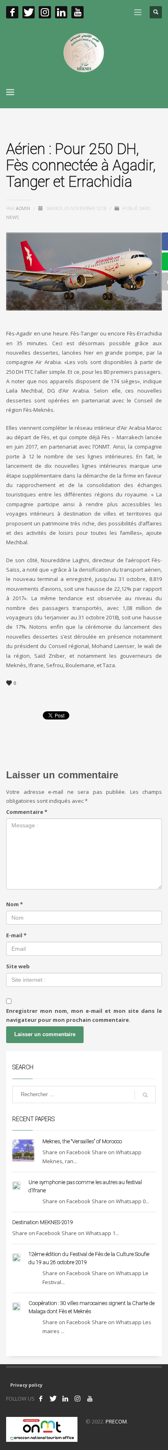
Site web (18, 966)
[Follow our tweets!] (53, 1398)
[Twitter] (28, 12)
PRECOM (116, 1421)
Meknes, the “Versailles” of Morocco (82, 1141)
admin (23, 208)
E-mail (16, 935)
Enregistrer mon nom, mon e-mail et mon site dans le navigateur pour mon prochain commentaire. (84, 1015)
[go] (145, 1095)
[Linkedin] (61, 12)
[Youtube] (77, 12)
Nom (14, 904)
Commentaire (26, 811)
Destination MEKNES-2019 (42, 1222)
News (12, 217)
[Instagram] (45, 12)
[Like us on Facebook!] (41, 1398)
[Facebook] (12, 12)
